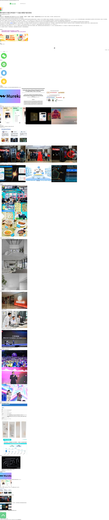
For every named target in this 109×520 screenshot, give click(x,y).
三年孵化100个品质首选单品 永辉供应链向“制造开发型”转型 (10, 347)
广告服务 (4, 518)
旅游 (7, 0)
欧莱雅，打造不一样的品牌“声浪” (4, 349)
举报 (0, 43)
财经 (12, 0)
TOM (0, 127)
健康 (14, 0)
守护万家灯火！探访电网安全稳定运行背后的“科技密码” (9, 328)
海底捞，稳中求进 (4, 309)
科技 (18, 0)
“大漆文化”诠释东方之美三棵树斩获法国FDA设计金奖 (7, 238)
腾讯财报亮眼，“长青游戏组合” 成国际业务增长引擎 (7, 126)
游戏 (6, 0)
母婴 (10, 0)
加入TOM (6, 518)
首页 (0, 0)
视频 (11, 0)
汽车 (17, 0)
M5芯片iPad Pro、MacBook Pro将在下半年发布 (8, 469)
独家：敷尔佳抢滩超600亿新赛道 (4, 403)
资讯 (2, 0)
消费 (15, 0)
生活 (8, 0)
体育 (4, 0)
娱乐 (3, 0)
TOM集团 (1, 518)
